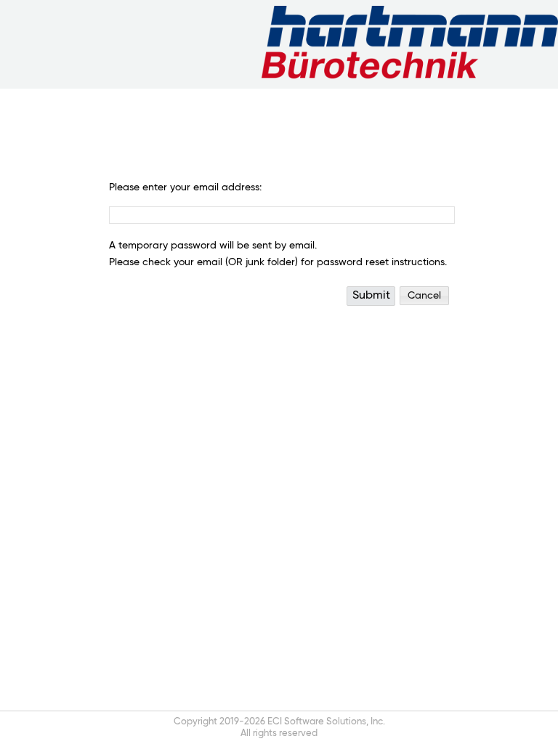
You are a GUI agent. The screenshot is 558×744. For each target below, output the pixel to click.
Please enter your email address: (185, 187)
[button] (371, 296)
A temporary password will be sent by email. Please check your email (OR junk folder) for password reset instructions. (278, 253)
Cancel (424, 296)
